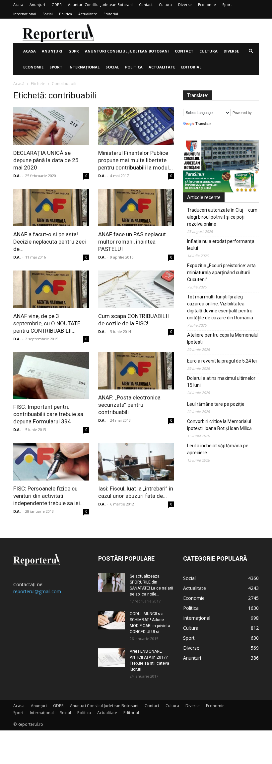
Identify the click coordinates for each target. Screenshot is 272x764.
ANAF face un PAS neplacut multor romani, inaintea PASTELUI (132, 241)
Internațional (24, 13)
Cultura (165, 4)
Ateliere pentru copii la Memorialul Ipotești (222, 338)
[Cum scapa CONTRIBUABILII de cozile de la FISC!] (136, 289)
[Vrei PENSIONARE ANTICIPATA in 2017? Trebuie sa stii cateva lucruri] (111, 657)
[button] (251, 51)
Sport (227, 4)
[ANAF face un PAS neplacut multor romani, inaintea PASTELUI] (136, 208)
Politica (65, 13)
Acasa (18, 4)
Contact (146, 4)
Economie (207, 4)
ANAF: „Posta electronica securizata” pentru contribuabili (129, 404)
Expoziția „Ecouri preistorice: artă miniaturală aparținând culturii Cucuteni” (221, 272)
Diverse (185, 4)
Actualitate (87, 13)
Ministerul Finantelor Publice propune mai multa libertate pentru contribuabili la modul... (135, 160)
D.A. (17, 175)
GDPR (56, 4)
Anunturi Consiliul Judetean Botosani (100, 4)
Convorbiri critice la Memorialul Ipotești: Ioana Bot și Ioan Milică (219, 425)
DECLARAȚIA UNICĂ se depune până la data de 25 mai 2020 (46, 160)
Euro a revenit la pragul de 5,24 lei (222, 361)
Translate (203, 124)
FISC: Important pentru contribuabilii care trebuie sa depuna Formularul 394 (48, 414)
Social (47, 13)
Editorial (110, 13)
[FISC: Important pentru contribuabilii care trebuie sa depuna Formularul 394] (51, 375)
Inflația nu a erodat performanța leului (220, 245)
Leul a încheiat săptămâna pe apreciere (217, 449)
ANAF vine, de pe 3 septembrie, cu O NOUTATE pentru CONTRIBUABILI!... (46, 323)
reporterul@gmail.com (37, 591)
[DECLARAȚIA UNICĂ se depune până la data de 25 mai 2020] (51, 126)
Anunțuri (37, 4)
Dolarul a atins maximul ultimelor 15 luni (221, 382)
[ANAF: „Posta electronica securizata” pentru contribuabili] (136, 371)
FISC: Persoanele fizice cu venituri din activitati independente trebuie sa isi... (48, 495)
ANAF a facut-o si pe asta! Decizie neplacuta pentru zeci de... (49, 241)
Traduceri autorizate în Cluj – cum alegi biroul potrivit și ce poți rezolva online (222, 217)
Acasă (19, 83)
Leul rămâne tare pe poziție (215, 404)
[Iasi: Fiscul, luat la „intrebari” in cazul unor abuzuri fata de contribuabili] (136, 462)
